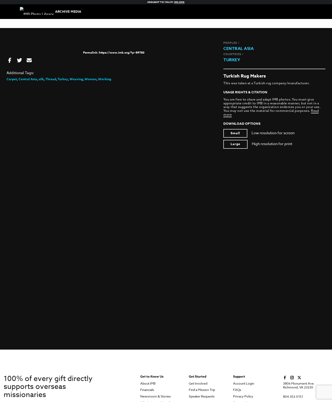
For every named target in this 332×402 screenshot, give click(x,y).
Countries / (233, 54)
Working (104, 79)
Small (235, 133)
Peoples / (231, 43)
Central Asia (238, 49)
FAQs (237, 390)
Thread (50, 79)
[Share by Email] (29, 60)
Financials (147, 390)
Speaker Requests (202, 396)
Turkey (231, 60)
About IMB (148, 384)
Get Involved (198, 384)
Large (235, 144)
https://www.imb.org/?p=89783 (121, 52)
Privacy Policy (243, 396)
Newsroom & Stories (155, 396)
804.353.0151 (293, 397)
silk (41, 79)
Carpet (12, 79)
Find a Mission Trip (202, 390)
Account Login (243, 384)
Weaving (76, 79)
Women (90, 79)
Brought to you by (166, 2)
